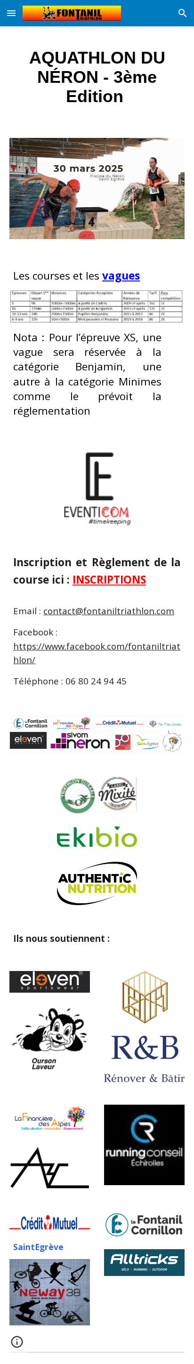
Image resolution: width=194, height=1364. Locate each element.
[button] (11, 13)
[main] (97, 76)
